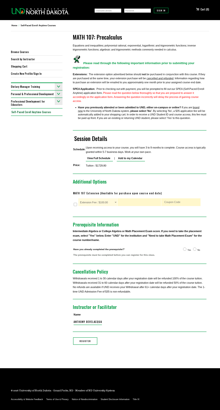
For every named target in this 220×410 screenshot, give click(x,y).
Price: (76, 165)
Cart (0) (205, 9)
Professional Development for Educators (28, 103)
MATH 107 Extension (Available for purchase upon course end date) (117, 193)
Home (14, 25)
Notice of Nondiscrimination (84, 399)
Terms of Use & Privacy (57, 399)
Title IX (136, 399)
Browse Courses (20, 52)
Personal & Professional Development (32, 94)
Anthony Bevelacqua (88, 322)
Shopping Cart (19, 66)
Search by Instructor (23, 59)
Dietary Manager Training (25, 87)
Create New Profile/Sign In (26, 74)
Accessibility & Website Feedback (27, 399)
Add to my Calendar (129, 158)
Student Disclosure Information (115, 399)
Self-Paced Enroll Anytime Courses (38, 25)
